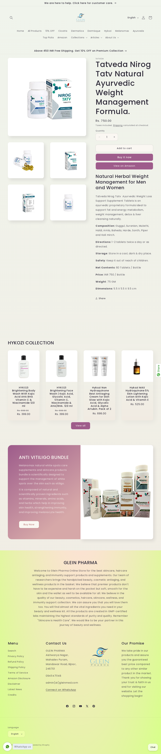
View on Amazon (124, 165)
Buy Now (29, 524)
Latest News (15, 689)
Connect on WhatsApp (61, 690)
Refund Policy (16, 661)
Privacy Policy (16, 656)
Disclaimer (14, 683)
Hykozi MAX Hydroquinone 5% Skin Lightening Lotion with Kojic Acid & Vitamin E (137, 393)
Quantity (100, 130)
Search (12, 650)
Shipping (118, 125)
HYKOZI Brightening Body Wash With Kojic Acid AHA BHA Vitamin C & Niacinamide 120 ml (23, 396)
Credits (12, 694)
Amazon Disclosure (19, 678)
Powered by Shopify (40, 745)
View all (81, 425)
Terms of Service (18, 672)
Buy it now (124, 157)
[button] (11, 17)
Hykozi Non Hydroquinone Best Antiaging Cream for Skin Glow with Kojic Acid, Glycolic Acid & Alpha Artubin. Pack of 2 (99, 398)
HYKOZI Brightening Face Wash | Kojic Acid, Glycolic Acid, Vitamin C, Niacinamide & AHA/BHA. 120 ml (62, 396)
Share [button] (102, 298)
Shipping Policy (16, 667)
